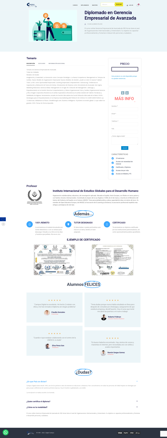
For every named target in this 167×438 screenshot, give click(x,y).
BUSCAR (119, 4)
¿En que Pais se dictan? (36, 381)
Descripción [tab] (30, 63)
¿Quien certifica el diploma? (38, 401)
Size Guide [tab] (41, 63)
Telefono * (115, 121)
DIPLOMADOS (85, 5)
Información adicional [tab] (57, 63)
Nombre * (115, 106)
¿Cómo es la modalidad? (36, 407)
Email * (114, 114)
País (113, 129)
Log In (131, 5)
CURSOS (75, 5)
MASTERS (94, 5)
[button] (83, 381)
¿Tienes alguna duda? (118, 136)
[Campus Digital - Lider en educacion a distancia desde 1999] (31, 5)
